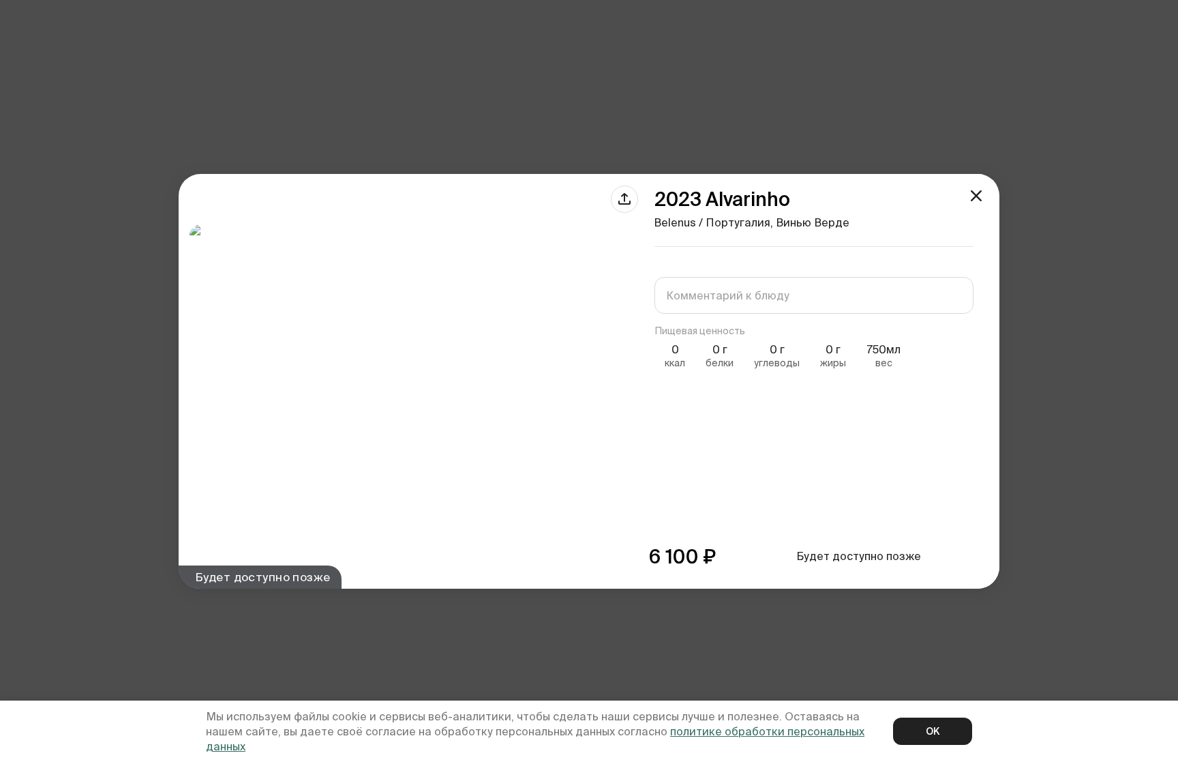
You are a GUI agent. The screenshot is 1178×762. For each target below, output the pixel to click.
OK (932, 731)
